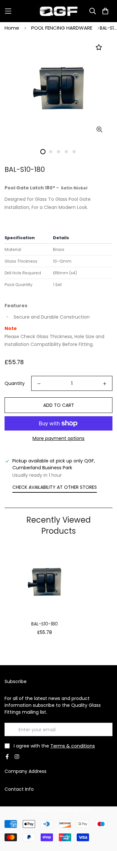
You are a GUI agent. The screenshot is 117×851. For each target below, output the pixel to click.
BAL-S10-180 (44, 624)
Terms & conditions (72, 746)
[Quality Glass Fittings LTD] (58, 11)
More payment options (58, 438)
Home (12, 27)
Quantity (15, 383)
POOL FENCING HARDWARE (61, 27)
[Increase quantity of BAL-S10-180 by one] (104, 383)
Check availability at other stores (54, 487)
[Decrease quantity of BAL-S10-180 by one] (39, 383)
